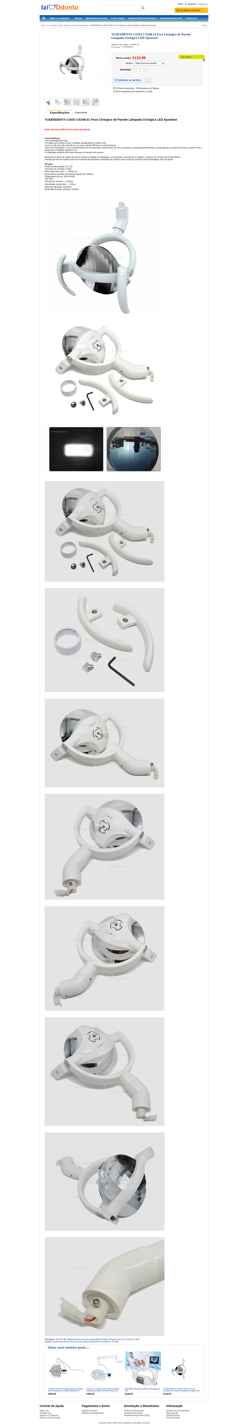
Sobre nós (44, 1411)
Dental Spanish (173, 1418)
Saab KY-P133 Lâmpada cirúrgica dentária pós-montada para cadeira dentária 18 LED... (65, 1391)
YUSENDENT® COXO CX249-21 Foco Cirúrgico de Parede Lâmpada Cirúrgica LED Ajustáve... (181, 1391)
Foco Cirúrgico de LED (55, 25)
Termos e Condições (49, 1415)
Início (43, 25)
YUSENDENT (127, 47)
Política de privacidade (50, 1418)
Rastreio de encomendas (177, 1411)
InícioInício (44, 18)
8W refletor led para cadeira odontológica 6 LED (142, 1390)
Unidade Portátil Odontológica (142, 18)
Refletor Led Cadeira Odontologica (76, 25)
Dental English (173, 1415)
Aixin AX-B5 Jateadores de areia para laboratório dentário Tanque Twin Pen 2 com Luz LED (97, 1339)
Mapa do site (172, 1413)
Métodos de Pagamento (93, 1413)
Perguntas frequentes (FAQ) (136, 1415)
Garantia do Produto (133, 1413)
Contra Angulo (118, 18)
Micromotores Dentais (96, 18)
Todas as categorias (59, 18)
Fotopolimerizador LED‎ (171, 18)
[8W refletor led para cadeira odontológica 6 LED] (143, 1369)
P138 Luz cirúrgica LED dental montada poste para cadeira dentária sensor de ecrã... (103, 1391)
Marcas (78, 18)
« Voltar (204, 25)
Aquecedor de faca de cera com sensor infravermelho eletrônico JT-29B (85, 1342)
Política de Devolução (134, 1411)
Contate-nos (203, 4)
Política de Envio (89, 1411)
